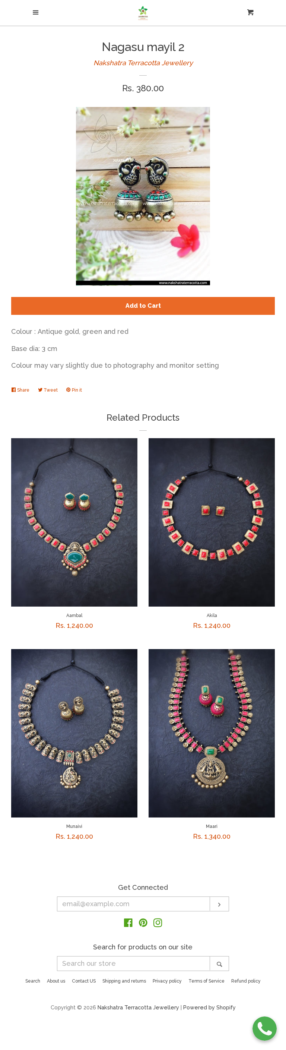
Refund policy (246, 981)
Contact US (84, 981)
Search (32, 981)
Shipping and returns (124, 981)
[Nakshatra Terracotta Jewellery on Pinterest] (143, 924)
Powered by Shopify (209, 1007)
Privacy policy (167, 981)
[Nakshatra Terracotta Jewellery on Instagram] (157, 924)
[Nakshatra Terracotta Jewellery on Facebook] (128, 924)
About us (56, 981)
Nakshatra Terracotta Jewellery (143, 63)
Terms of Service (206, 981)
